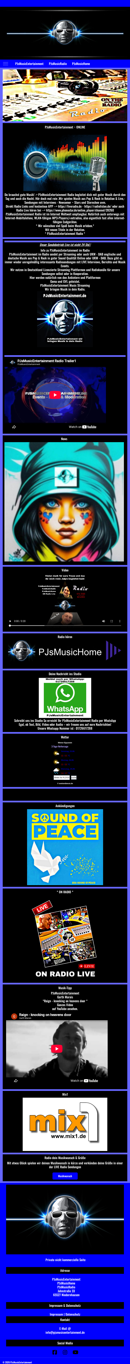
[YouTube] (75, 1352)
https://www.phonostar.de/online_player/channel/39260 (80, 210)
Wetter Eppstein (65, 743)
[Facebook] (54, 1352)
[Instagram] (65, 1352)
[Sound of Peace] (65, 847)
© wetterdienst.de (65, 783)
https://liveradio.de (70, 206)
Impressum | (58, 1314)
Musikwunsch (65, 1176)
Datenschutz (73, 1314)
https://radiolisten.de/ (97, 206)
